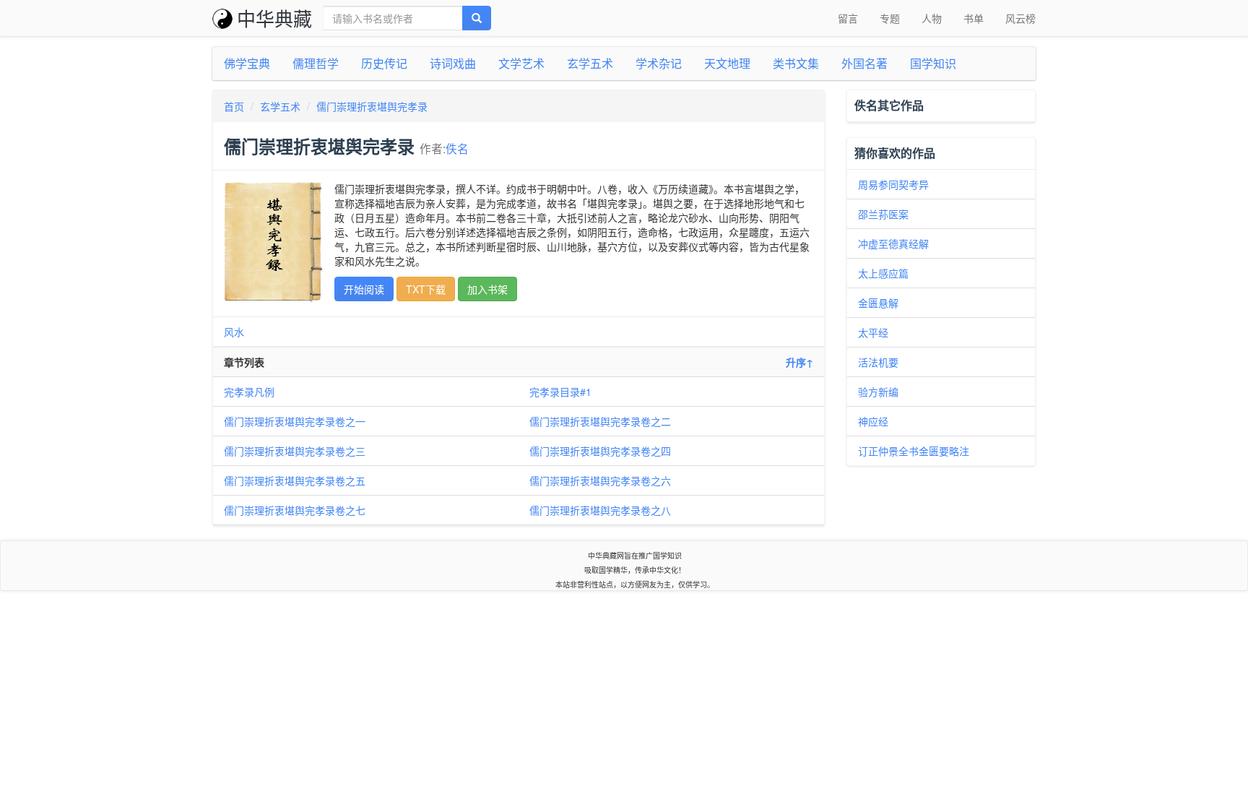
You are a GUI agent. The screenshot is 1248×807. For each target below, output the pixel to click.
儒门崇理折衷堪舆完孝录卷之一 (294, 421)
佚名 (457, 148)
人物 (932, 18)
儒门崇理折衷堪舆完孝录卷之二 (600, 421)
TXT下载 (426, 289)
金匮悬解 (878, 302)
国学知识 (933, 63)
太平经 (873, 332)
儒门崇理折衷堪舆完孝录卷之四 (600, 451)
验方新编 (878, 391)
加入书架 (487, 289)
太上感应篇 (883, 273)
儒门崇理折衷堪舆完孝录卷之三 (294, 451)
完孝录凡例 (249, 391)
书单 (973, 18)
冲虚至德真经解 (893, 243)
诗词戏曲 (453, 63)
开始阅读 (364, 289)
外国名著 (864, 63)
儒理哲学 (315, 63)
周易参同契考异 (893, 184)
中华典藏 (274, 17)
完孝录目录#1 (560, 391)
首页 (234, 106)
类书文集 (796, 63)
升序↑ (799, 362)
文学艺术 (521, 63)
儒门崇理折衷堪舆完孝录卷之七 (294, 510)
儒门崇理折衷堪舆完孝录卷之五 (294, 480)
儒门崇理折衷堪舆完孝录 (372, 106)
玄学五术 (590, 63)
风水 (234, 331)
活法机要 (878, 362)
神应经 (873, 421)
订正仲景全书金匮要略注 (913, 451)
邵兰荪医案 (883, 214)
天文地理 (727, 63)
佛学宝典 (247, 63)
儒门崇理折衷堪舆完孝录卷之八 (600, 510)
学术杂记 (659, 63)
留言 (848, 18)
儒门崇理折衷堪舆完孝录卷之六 (600, 480)
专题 (890, 18)
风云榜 (1020, 18)
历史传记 (384, 63)
